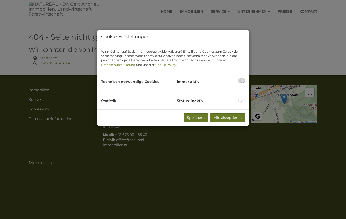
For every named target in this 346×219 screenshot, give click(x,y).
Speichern (196, 117)
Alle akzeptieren (228, 117)
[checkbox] (241, 80)
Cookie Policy (165, 65)
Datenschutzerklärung (118, 65)
